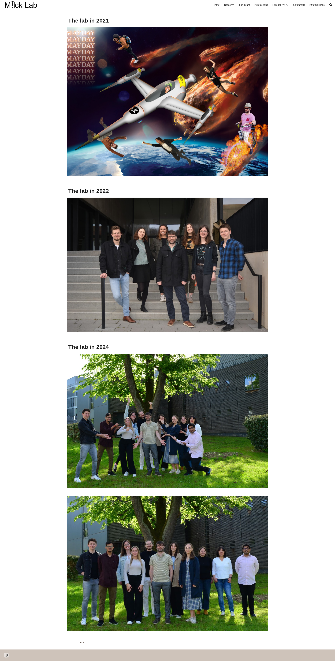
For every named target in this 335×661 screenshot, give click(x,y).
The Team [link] (244, 4)
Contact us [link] (299, 4)
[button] (331, 5)
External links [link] (317, 4)
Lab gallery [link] (278, 4)
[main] (167, 20)
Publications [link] (261, 4)
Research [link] (229, 4)
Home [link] (216, 4)
